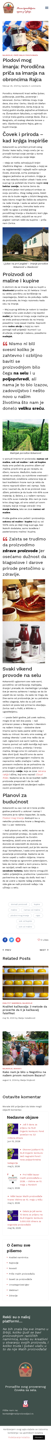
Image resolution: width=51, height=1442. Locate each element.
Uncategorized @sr (19, 1284)
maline (14, 910)
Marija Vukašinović (26, 1018)
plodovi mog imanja (20, 915)
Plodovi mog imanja (13, 818)
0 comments (35, 86)
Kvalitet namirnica (12, 1003)
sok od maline (25, 927)
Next (43, 950)
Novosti (18, 1069)
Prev (8, 950)
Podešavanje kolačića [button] (18, 1437)
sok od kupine (25, 921)
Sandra (25, 86)
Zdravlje (13, 1295)
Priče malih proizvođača (26, 55)
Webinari (13, 1290)
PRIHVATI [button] (39, 1437)
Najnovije (8, 55)
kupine (37, 904)
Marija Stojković (27, 1080)
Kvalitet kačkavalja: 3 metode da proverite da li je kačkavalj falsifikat (25, 1010)
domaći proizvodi (19, 904)
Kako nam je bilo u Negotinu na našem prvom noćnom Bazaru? (24, 1073)
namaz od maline (32, 910)
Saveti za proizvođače (20, 1279)
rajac (38, 915)
